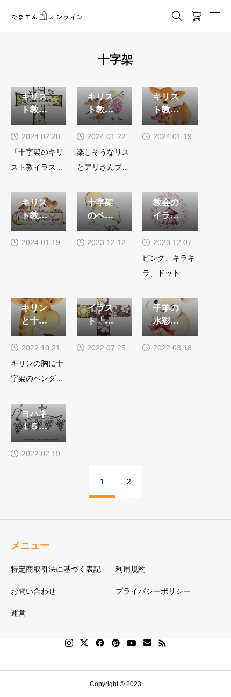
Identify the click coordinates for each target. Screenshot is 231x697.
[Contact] (147, 643)
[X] (84, 643)
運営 (18, 613)
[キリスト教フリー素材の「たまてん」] (47, 16)
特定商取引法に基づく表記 (56, 569)
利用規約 (131, 569)
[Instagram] (69, 643)
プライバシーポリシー (153, 591)
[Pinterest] (115, 643)
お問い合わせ (33, 591)
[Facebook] (100, 643)
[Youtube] (131, 643)
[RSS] (162, 643)
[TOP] (217, 683)
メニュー (30, 545)
